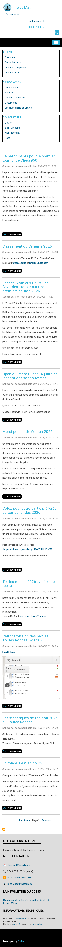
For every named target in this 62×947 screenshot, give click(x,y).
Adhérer (9, 92)
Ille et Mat (22, 7)
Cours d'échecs (13, 62)
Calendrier (10, 57)
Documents (11, 102)
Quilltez (22, 941)
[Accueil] (7, 7)
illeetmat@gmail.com (19, 865)
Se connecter (13, 14)
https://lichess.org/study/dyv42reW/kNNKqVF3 (27, 549)
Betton (8, 122)
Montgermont (12, 132)
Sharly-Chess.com (38, 263)
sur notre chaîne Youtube (33, 616)
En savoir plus (14, 234)
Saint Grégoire (12, 127)
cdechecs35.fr (20, 919)
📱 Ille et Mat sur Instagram (17, 884)
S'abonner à (3, 829)
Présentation (12, 87)
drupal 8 (16, 924)
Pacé (7, 138)
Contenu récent (36, 21)
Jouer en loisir (12, 72)
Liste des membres (15, 97)
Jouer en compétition (16, 67)
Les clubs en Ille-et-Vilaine (18, 108)
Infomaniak (37, 924)
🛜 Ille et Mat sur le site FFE (17, 877)
